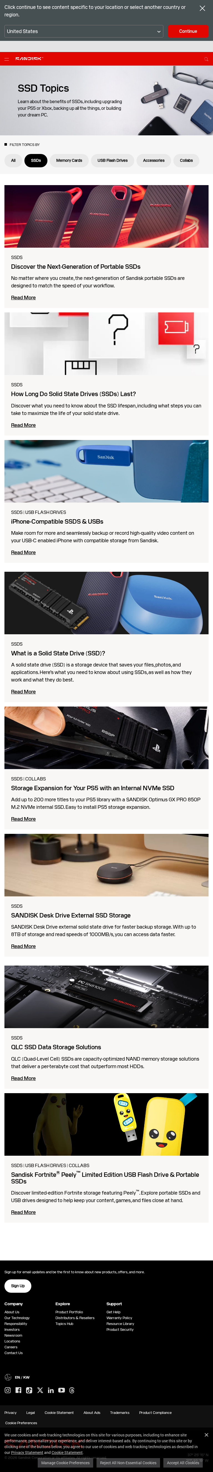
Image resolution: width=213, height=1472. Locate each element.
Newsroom (13, 1335)
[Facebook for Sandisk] (18, 1390)
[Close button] (202, 9)
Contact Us (13, 1353)
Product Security (120, 1329)
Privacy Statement (27, 1452)
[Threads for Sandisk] (71, 1390)
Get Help (113, 1312)
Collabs (186, 160)
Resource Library (120, 1323)
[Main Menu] (8, 59)
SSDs (36, 160)
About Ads (91, 1412)
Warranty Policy (119, 1318)
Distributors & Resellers (75, 1318)
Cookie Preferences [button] (21, 1423)
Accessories (153, 160)
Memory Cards (69, 160)
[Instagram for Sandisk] (7, 1390)
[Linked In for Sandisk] (51, 1391)
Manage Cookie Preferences (65, 1462)
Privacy (10, 1412)
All (13, 160)
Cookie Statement (67, 1452)
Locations (12, 1341)
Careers (10, 1347)
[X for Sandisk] (40, 1390)
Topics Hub (64, 1323)
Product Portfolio (69, 1312)
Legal (30, 1412)
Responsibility (15, 1323)
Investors (12, 1329)
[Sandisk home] (29, 58)
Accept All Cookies (183, 1462)
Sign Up (18, 1285)
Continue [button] (188, 31)
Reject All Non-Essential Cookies (128, 1462)
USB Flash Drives (113, 160)
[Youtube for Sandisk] (61, 1390)
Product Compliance (155, 1412)
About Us (11, 1312)
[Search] (206, 58)
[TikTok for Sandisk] (29, 1390)
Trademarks (120, 1412)
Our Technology (17, 1318)
